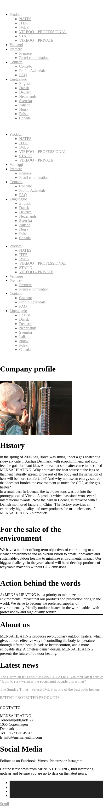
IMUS (24, 27)
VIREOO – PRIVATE (36, 40)
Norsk (24, 109)
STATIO (25, 36)
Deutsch (25, 92)
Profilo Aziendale (32, 71)
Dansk (24, 88)
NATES (25, 19)
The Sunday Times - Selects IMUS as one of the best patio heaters (50, 689)
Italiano (24, 105)
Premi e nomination (34, 58)
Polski (24, 114)
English (25, 83)
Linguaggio (18, 79)
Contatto (16, 62)
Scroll (4, 804)
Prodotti (16, 14)
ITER (23, 23)
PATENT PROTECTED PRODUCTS (30, 698)
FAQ (23, 75)
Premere (16, 49)
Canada (25, 118)
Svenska (25, 101)
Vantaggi (16, 45)
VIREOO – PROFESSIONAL (43, 32)
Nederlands (27, 96)
